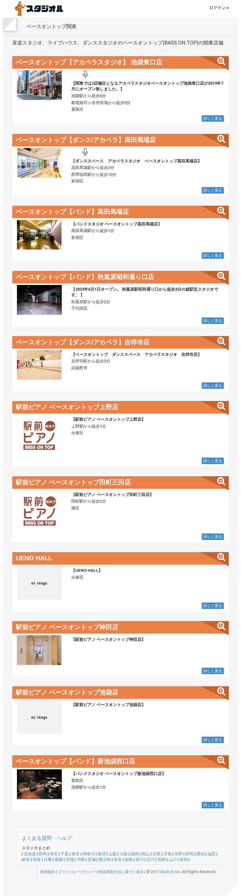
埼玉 (54, 853)
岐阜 (26, 859)
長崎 (162, 859)
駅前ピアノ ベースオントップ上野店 (67, 406)
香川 (140, 859)
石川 (151, 859)
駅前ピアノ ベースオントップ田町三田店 (73, 482)
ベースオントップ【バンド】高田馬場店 (72, 211)
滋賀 (211, 853)
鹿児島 (105, 859)
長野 (178, 853)
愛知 (200, 853)
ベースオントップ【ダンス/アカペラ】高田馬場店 (86, 139)
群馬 (43, 853)
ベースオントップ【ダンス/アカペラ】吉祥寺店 (83, 342)
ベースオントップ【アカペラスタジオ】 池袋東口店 (89, 62)
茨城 (70, 859)
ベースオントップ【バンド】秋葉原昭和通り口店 (85, 276)
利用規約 (47, 872)
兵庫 (48, 859)
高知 (183, 859)
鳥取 (37, 859)
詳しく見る (212, 118)
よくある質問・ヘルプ (47, 838)
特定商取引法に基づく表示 (121, 872)
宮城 (92, 859)
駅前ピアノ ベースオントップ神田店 (67, 627)
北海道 (30, 853)
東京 (76, 853)
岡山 (146, 853)
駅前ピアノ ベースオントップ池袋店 (67, 692)
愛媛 (59, 859)
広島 (157, 853)
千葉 (65, 853)
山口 (173, 859)
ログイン (217, 7)
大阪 (124, 853)
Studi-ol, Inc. (170, 872)
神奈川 (89, 853)
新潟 (102, 853)
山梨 (113, 853)
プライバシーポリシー (77, 872)
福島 (129, 859)
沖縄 (81, 859)
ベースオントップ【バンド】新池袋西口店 (75, 761)
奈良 (118, 859)
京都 (167, 853)
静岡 (189, 853)
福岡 (135, 853)
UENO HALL (34, 558)
